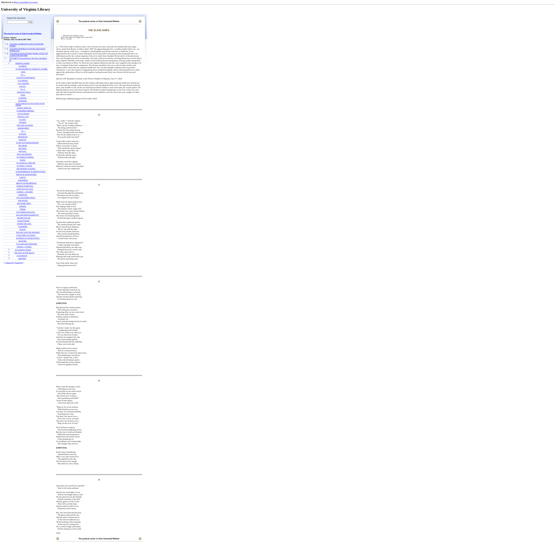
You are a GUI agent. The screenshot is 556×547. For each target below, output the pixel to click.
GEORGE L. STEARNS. (25, 192)
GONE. (23, 95)
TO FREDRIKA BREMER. (25, 111)
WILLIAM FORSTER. (24, 154)
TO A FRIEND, (23, 80)
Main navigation (31, 2)
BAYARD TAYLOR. (24, 218)
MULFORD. (23, 241)
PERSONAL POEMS (22, 63)
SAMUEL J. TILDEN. (24, 247)
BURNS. (23, 160)
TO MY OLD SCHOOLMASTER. (27, 143)
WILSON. (22, 229)
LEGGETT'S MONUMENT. (25, 78)
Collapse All (9, 263)
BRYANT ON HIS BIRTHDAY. (26, 183)
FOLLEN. (22, 86)
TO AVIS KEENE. (23, 114)
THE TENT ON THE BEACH (24, 253)
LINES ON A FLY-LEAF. (25, 189)
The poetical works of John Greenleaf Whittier (23, 34)
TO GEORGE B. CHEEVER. (26, 163)
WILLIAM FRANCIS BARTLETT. (27, 215)
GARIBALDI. (22, 195)
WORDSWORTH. (23, 128)
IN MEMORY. (23, 226)
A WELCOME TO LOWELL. (26, 235)
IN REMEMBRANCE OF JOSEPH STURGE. (31, 171)
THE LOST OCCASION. (25, 125)
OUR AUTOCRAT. (23, 221)
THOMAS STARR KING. (25, 186)
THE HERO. (22, 148)
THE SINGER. (23, 200)
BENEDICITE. (23, 137)
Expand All (18, 263)
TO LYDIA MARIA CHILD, (25, 198)
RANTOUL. (23, 151)
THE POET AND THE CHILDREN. (28, 232)
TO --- (23, 131)
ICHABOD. (22, 122)
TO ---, (23, 75)
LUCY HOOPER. (23, 83)
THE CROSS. (22, 145)
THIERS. (23, 209)
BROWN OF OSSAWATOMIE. (26, 174)
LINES (23, 72)
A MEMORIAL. (23, 180)
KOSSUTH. (22, 140)
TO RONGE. (22, 98)
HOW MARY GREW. (24, 203)
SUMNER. (22, 206)
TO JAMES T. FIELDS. (24, 166)
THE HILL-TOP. (23, 117)
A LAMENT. (22, 66)
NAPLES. (22, 177)
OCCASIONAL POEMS (23, 250)
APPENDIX (22, 258)
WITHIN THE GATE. (24, 224)
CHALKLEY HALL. (24, 92)
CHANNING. (22, 101)
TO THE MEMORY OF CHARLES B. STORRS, (31, 69)
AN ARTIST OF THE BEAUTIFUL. (28, 238)
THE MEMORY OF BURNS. (26, 169)
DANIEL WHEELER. (24, 108)
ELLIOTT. (22, 119)
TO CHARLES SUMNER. (25, 157)
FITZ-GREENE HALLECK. (25, 212)
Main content (19, 2)
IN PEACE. (22, 134)
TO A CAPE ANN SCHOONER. (26, 244)
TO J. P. (22, 89)
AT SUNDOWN (22, 256)
